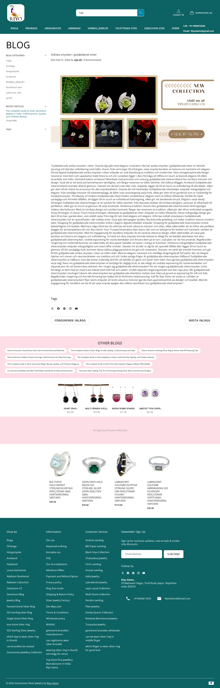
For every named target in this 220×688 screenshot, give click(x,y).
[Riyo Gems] (16, 13)
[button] (201, 12)
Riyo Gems (53, 683)
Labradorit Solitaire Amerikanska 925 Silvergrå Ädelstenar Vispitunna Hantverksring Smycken (157, 492)
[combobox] (110, 12)
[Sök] (140, 12)
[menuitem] (26, 60)
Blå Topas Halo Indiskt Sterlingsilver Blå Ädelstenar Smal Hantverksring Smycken (61, 489)
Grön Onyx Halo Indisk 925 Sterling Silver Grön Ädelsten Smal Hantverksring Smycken (92, 491)
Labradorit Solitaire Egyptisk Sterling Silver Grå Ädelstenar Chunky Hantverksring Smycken (126, 491)
